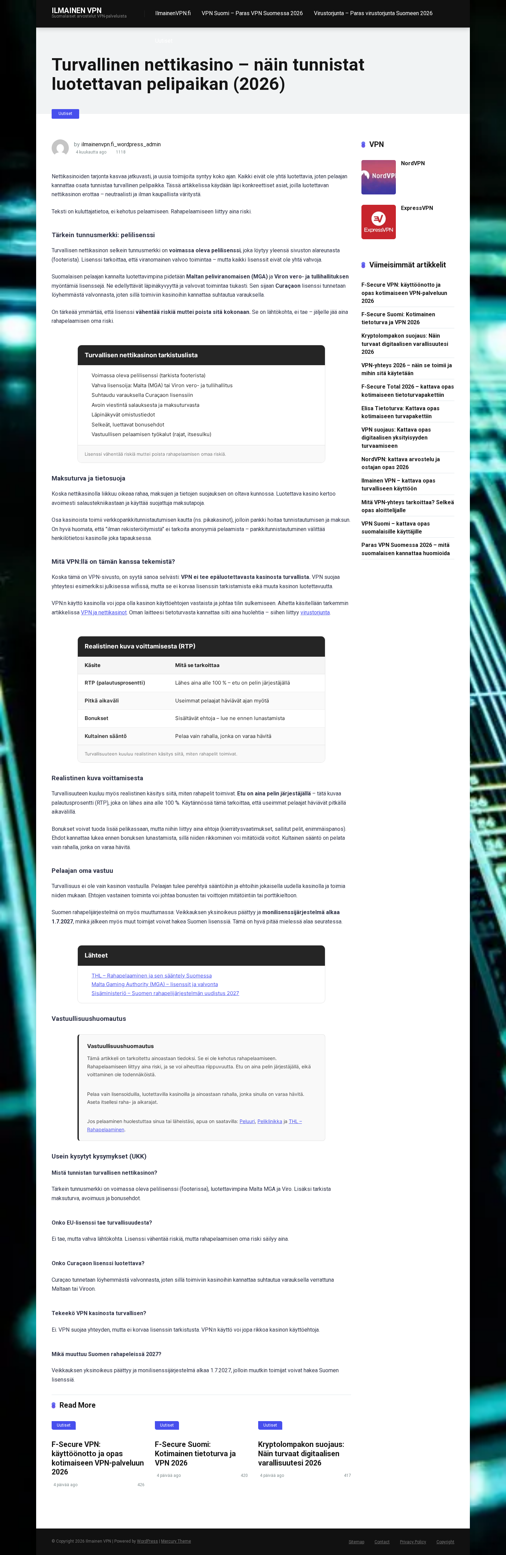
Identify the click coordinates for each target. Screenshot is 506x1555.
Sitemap (356, 1542)
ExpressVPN (417, 208)
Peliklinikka (269, 1121)
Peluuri (247, 1121)
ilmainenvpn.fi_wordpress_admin (121, 144)
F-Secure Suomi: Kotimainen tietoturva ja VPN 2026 (195, 1453)
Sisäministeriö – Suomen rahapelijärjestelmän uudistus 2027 (165, 993)
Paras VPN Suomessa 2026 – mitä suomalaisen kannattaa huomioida (405, 549)
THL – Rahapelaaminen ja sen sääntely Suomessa (152, 975)
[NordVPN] (378, 192)
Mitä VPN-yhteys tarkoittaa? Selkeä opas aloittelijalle (407, 506)
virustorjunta (315, 612)
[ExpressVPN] (378, 237)
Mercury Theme (176, 1541)
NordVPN (413, 163)
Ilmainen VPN (77, 10)
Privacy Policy (413, 1542)
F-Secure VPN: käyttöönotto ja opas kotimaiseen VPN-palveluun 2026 (98, 1458)
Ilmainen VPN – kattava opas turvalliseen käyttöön (398, 484)
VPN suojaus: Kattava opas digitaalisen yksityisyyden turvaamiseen (396, 437)
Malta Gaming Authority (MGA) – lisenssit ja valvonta (155, 984)
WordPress (147, 1541)
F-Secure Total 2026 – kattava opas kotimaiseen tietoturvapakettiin (407, 390)
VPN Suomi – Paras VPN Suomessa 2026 (252, 13)
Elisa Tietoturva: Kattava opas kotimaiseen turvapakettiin (400, 412)
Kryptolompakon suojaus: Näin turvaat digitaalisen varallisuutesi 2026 (301, 1453)
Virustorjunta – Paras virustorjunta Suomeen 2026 (373, 13)
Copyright (445, 1542)
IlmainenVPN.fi (173, 13)
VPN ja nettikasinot (104, 612)
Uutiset (163, 41)
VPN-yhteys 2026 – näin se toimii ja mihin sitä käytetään (406, 369)
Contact (382, 1542)
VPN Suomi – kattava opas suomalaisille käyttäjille (395, 527)
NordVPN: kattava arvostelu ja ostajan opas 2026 (400, 463)
